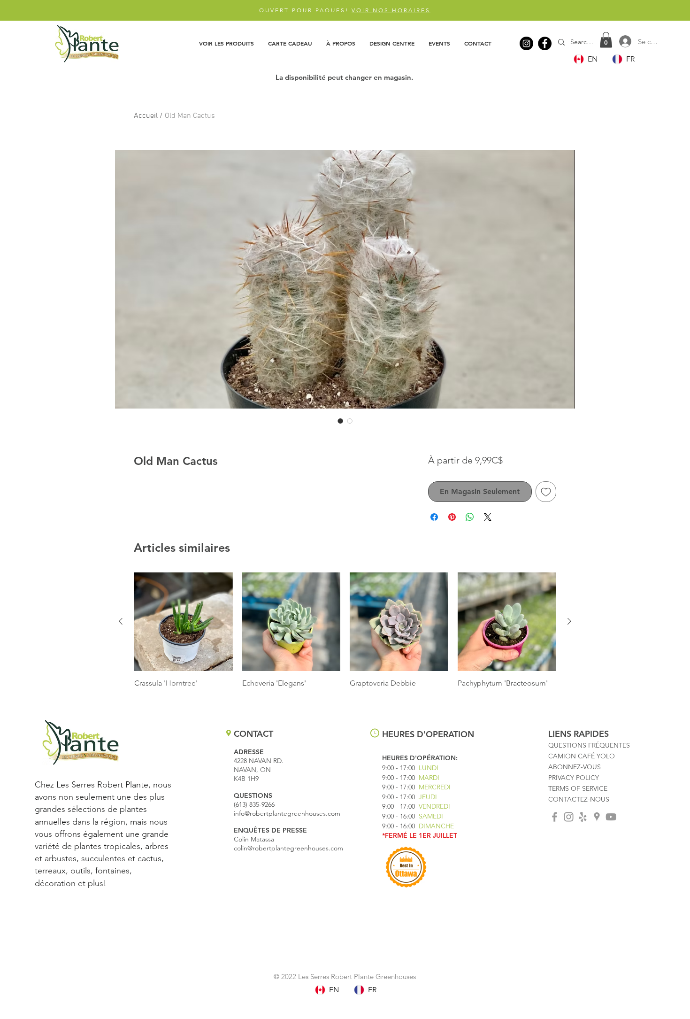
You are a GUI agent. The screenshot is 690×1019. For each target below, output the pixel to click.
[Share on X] (487, 517)
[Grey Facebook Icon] (554, 817)
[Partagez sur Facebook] (434, 517)
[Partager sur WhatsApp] (469, 517)
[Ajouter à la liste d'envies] (546, 491)
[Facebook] (545, 43)
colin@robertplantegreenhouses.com (288, 848)
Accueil (146, 116)
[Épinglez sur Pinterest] (452, 517)
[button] (226, 43)
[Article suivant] (569, 621)
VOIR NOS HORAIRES (391, 10)
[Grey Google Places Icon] (596, 817)
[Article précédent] (120, 621)
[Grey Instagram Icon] (568, 817)
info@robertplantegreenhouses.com (287, 813)
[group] (345, 635)
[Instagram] (526, 43)
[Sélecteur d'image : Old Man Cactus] (340, 420)
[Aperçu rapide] (183, 621)
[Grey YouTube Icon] (611, 817)
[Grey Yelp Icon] (582, 817)
